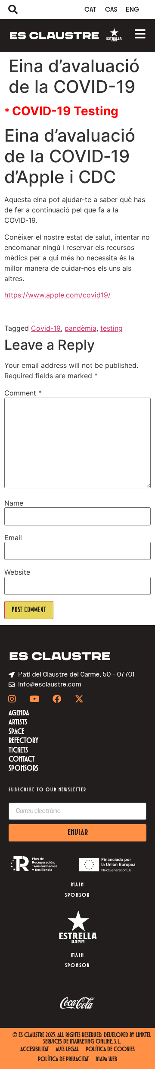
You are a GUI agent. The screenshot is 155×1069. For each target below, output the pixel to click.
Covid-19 (46, 328)
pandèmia (80, 328)
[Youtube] (34, 698)
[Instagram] (12, 698)
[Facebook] (56, 698)
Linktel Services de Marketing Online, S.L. (97, 1038)
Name (13, 503)
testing (111, 328)
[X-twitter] (79, 698)
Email (13, 537)
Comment (23, 392)
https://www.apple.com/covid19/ (57, 295)
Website (17, 572)
